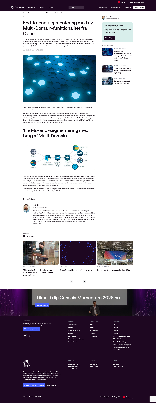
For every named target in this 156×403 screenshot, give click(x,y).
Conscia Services (73, 342)
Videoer (92, 333)
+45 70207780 (72, 368)
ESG (114, 324)
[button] (84, 281)
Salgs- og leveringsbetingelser (122, 344)
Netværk (70, 327)
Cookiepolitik (116, 397)
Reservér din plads (42, 305)
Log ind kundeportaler (137, 2)
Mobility (70, 333)
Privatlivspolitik (105, 397)
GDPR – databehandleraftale (121, 336)
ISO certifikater (117, 339)
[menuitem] (78, 324)
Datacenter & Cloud (74, 330)
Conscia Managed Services (76, 339)
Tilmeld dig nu (109, 38)
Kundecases (103, 7)
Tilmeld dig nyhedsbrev (31, 329)
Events (92, 327)
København (71, 361)
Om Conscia (116, 321)
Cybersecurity (72, 324)
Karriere (115, 327)
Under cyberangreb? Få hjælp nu (34, 385)
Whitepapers (94, 336)
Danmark (123, 2)
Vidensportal (114, 7)
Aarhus (92, 361)
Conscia (126, 7)
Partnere (115, 330)
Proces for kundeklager (120, 342)
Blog (24, 12)
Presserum (116, 333)
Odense (115, 361)
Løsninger (71, 321)
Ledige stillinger (52, 385)
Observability (72, 336)
